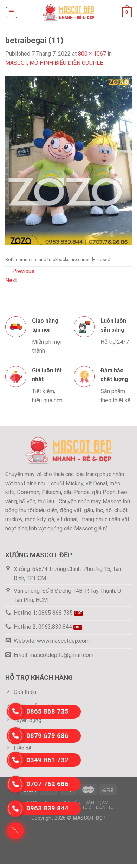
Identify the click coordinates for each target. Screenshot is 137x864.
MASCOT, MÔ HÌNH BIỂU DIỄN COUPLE (54, 63)
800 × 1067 (92, 53)
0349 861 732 (47, 760)
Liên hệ (104, 807)
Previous (19, 271)
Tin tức (82, 807)
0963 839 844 (47, 808)
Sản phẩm (97, 802)
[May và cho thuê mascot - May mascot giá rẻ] (68, 12)
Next (14, 280)
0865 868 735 (47, 711)
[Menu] (12, 12)
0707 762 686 (47, 784)
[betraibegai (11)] (68, 160)
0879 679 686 (47, 735)
